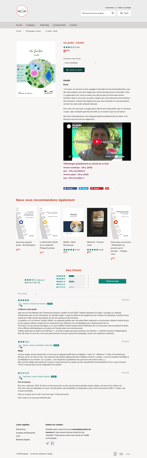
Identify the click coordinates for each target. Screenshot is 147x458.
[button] (69, 47)
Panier (126, 13)
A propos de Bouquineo (25, 433)
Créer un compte (124, 8)
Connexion (109, 8)
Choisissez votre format (72, 58)
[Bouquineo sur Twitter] (47, 444)
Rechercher (21, 429)
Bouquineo (24, 454)
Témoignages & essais (33, 31)
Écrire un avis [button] (112, 281)
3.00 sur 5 (41, 280)
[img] (23, 300)
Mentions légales (23, 440)
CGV (18, 436)
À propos (73, 25)
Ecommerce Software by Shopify (41, 454)
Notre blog (44, 25)
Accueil (19, 25)
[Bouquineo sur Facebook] (52, 444)
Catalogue (30, 25)
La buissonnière (59, 25)
